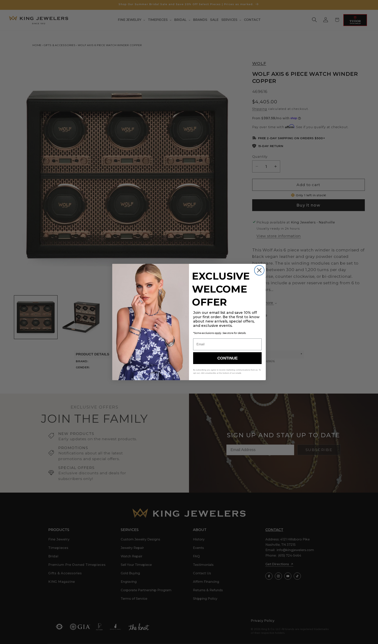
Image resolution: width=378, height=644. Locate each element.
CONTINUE (227, 358)
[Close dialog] (259, 270)
